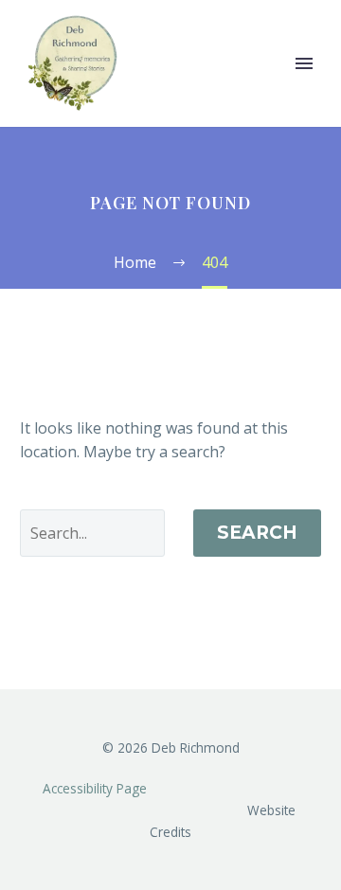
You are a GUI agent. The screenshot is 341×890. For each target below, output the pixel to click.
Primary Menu (304, 63)
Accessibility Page (97, 788)
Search (257, 532)
